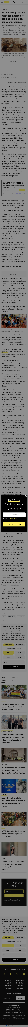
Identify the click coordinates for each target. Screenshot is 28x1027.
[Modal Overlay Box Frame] (14, 513)
